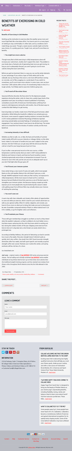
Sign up (52, 10)
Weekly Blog (27, 274)
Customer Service (23, 439)
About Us (45, 439)
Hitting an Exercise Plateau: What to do (64, 52)
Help (13, 439)
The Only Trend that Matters (64, 43)
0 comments (41, 274)
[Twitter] (3, 352)
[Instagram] (18, 352)
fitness (4, 274)
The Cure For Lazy (63, 76)
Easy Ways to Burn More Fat (63, 57)
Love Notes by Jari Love (14, 15)
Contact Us (35, 439)
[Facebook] (6, 352)
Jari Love (7, 30)
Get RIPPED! (25, 255)
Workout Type (39, 5)
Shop (7, 5)
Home (4, 15)
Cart (68, 10)
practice (21, 274)
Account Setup (55, 439)
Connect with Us (54, 5)
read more (52, 372)
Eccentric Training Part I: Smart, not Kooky (63, 70)
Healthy (12, 274)
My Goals (28, 5)
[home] (2, 6)
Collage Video (31, 447)
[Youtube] (14, 352)
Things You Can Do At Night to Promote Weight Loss (64, 25)
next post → (44, 285)
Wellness (33, 274)
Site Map (36, 441)
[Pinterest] (10, 352)
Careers (6, 439)
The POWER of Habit (64, 47)
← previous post (8, 285)
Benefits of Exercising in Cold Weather (32, 15)
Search (65, 439)
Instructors (16, 5)
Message (7, 318)
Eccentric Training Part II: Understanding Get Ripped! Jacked (64, 63)
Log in (43, 10)
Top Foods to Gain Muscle (63, 31)
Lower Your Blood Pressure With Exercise (63, 37)
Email (6, 311)
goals (7, 274)
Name (6, 304)
